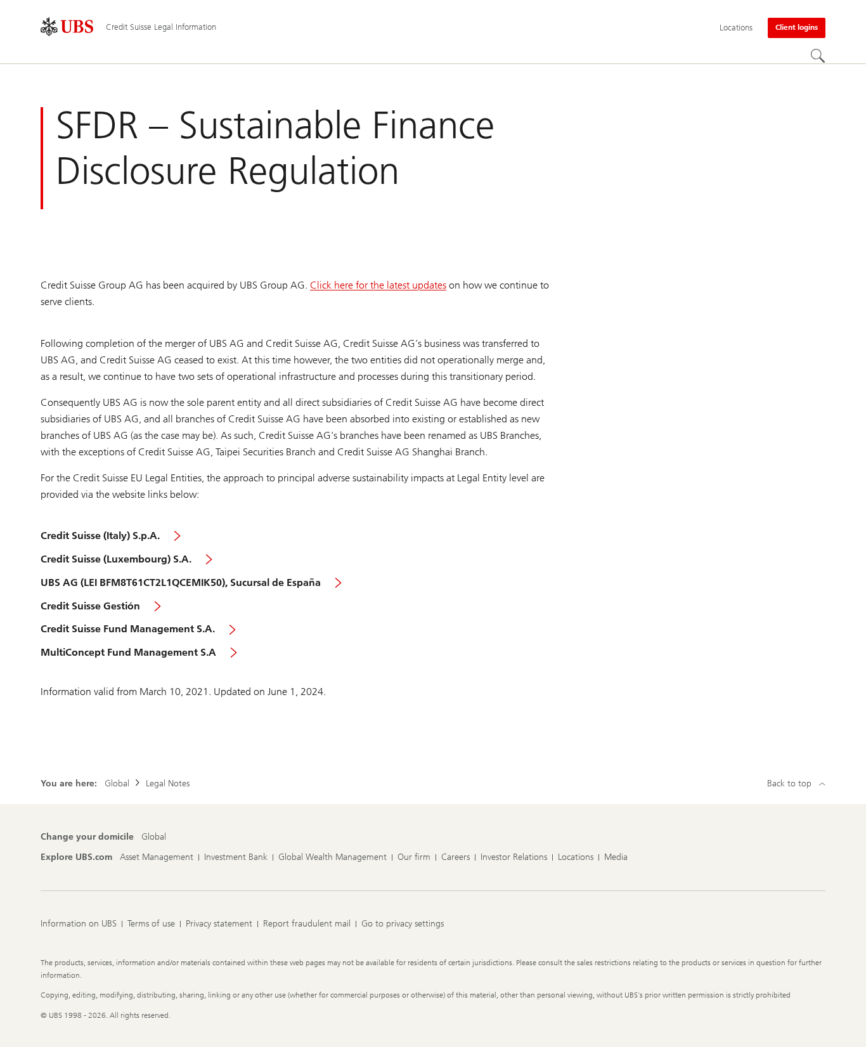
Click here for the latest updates (378, 285)
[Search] (817, 55)
